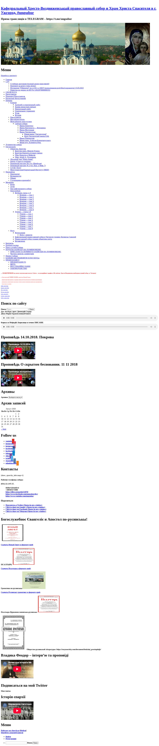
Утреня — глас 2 (26, 216)
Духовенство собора (14, 145)
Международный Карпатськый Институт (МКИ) (29, 170)
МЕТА (12, 264)
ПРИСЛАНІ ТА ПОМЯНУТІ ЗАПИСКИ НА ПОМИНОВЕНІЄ (35, 252)
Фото (12, 231)
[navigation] (79, 740)
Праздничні (15, 174)
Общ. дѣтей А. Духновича (25, 157)
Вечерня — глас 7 (27, 208)
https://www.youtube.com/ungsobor (20, 496)
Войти (23, 731)
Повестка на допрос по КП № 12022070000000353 (30, 90)
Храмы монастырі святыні (25, 107)
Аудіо (12, 187)
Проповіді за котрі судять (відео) (23, 86)
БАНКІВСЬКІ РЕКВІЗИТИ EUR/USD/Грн (22, 258)
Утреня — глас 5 (26, 222)
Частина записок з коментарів (22, 254)
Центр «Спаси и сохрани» (20, 161)
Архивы (4, 397)
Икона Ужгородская (27, 132)
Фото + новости (26, 235)
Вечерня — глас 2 (27, 197)
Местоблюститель (17, 119)
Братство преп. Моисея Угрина (27, 151)
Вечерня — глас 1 (27, 195)
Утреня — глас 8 (26, 229)
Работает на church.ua (10, 731)
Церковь (9, 101)
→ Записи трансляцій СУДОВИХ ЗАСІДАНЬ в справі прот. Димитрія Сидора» (16, 277)
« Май (3, 429)
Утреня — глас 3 (26, 218)
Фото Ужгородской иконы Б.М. (36, 136)
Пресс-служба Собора (14, 247)
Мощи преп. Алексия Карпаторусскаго (35, 140)
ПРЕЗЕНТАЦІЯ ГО (18, 262)
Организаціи (11, 147)
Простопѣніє (15, 191)
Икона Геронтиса (26, 126)
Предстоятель (11, 94)
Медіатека (10, 182)
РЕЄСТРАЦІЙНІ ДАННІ (20, 266)
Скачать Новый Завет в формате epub (17, 545)
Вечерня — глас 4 (27, 201)
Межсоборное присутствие (21, 122)
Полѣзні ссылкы (12, 245)
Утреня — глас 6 (26, 224)
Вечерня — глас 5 (27, 203)
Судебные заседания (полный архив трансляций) (29, 84)
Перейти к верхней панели (12, 733)
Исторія (18, 115)
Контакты (9, 243)
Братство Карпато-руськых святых (28, 153)
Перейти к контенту (9, 76)
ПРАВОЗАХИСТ (12, 260)
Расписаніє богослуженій (16, 98)
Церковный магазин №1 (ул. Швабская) (26, 163)
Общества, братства (18, 149)
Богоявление (20, 241)
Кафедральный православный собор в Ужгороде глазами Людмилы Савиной (45, 237)
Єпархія (13, 103)
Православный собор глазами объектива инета (33, 239)
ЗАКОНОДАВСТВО (18, 268)
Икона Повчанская (27, 138)
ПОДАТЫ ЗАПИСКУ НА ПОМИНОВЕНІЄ (23, 250)
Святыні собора (21, 124)
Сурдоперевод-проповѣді (20, 180)
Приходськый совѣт (23, 109)
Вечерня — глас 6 (27, 205)
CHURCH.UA (11, 92)
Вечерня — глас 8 (27, 210)
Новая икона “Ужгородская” (35, 134)
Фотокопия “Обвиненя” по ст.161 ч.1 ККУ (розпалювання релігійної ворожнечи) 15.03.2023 (47, 88)
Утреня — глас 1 (26, 214)
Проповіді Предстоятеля (15, 96)
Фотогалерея (20, 233)
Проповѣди (10, 172)
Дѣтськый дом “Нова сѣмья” (21, 159)
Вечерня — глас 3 (27, 199)
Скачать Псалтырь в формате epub (16, 568)
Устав (17, 113)
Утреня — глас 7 (26, 226)
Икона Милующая (27, 130)
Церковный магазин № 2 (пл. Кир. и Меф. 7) (28, 166)
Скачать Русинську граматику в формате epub (20, 592)
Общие (13, 178)
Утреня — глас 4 (26, 220)
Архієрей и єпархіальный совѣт (27, 105)
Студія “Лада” (15, 168)
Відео (12, 184)
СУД (7, 82)
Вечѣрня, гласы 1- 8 (23, 193)
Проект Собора (12, 256)
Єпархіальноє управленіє (25, 111)
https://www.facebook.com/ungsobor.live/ (22, 494)
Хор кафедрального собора (21, 189)
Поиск (3, 309)
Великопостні (15, 176)
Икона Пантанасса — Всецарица (33, 128)
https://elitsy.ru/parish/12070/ (17, 492)
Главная (9, 80)
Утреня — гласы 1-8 (23, 212)
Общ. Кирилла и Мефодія (25, 155)
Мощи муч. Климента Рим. (30, 143)
